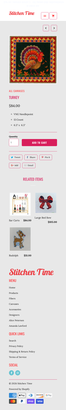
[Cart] (53, 15)
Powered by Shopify (19, 389)
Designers (14, 314)
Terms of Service (18, 357)
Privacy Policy (16, 346)
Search (12, 340)
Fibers (12, 298)
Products (13, 293)
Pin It (47, 157)
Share (32, 157)
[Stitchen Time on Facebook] (11, 372)
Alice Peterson (16, 320)
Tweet (17, 157)
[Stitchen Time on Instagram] (17, 372)
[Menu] (45, 15)
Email (30, 165)
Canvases (14, 304)
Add (16, 165)
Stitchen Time (24, 383)
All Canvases (17, 91)
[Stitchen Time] (22, 16)
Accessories (15, 309)
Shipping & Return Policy (22, 351)
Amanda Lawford (18, 325)
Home (12, 287)
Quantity (13, 136)
